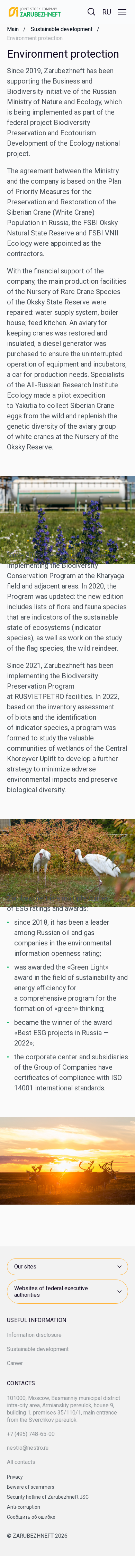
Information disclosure (34, 1335)
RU (106, 12)
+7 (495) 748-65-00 (31, 1434)
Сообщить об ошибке (31, 1517)
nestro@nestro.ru (27, 1448)
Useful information (36, 1320)
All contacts (21, 1462)
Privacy (15, 1477)
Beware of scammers (30, 1487)
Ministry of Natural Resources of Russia (60, 1248)
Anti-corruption (23, 1507)
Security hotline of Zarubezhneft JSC (48, 1497)
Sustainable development (38, 1349)
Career (15, 1363)
